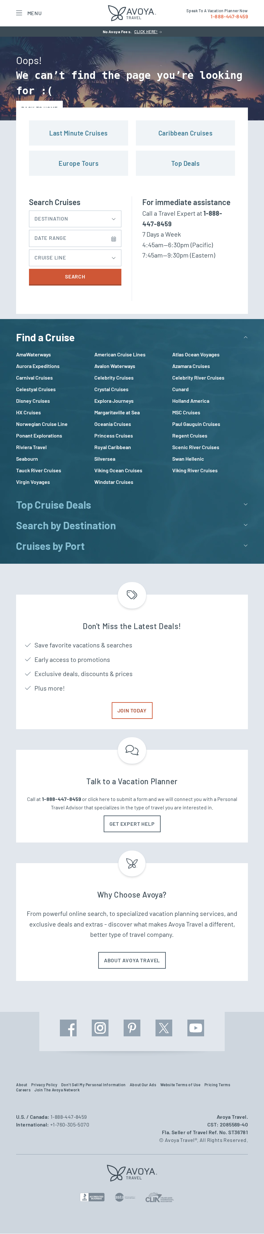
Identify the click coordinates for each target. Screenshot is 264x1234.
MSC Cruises (186, 412)
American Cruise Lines (120, 354)
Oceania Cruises (112, 424)
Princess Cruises (113, 435)
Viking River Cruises (195, 470)
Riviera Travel (31, 447)
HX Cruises (28, 412)
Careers (23, 1090)
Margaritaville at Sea (117, 412)
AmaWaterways (33, 354)
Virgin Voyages (33, 482)
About (21, 1084)
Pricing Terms (217, 1084)
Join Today (132, 710)
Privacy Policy (44, 1084)
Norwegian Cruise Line (42, 424)
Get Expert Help (132, 824)
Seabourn (27, 459)
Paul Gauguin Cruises (196, 424)
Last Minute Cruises (78, 133)
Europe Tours (79, 163)
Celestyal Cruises (36, 389)
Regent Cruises (189, 435)
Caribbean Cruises (185, 133)
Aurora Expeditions (38, 366)
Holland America (190, 401)
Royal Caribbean (112, 447)
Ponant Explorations (39, 435)
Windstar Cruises (113, 482)
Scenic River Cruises (195, 447)
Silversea (104, 459)
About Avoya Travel (132, 960)
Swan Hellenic (188, 459)
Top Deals (185, 163)
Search (75, 276)
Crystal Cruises (111, 389)
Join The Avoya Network (57, 1090)
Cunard (180, 389)
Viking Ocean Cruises (118, 470)
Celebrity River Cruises (198, 377)
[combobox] (75, 217)
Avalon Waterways (114, 366)
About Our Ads (143, 1084)
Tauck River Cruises (38, 470)
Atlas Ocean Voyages (196, 354)
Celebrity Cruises (114, 377)
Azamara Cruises (191, 366)
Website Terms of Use (180, 1084)
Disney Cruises (33, 401)
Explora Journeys (114, 401)
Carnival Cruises (34, 377)
